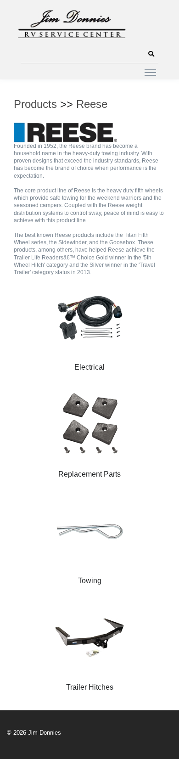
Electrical (89, 367)
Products (35, 104)
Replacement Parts (89, 474)
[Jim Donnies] (71, 22)
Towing (89, 581)
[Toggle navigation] (150, 72)
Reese (91, 104)
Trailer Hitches (89, 687)
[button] (151, 54)
